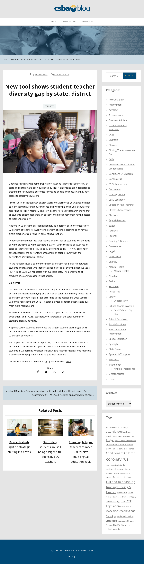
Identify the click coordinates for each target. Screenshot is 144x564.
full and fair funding (120, 482)
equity (112, 225)
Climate (113, 145)
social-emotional (117, 324)
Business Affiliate (118, 120)
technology (110, 529)
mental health (116, 266)
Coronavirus (115, 178)
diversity (128, 469)
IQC (118, 501)
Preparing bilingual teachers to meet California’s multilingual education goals (81, 452)
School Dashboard (118, 319)
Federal (113, 235)
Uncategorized (116, 373)
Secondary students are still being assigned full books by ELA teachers (50, 452)
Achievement (115, 104)
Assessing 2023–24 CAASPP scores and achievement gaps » (63, 394)
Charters (113, 139)
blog (53, 21)
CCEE (111, 134)
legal (112, 251)
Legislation (113, 506)
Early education (117, 199)
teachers (118, 524)
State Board (115, 349)
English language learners (122, 473)
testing (118, 529)
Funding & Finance (118, 241)
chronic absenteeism (122, 444)
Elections (113, 215)
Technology (115, 364)
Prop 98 (128, 506)
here (68, 361)
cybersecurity (121, 300)
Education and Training (121, 204)
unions (112, 379)
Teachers (49, 106)
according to (55, 248)
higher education (113, 497)
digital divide (122, 465)
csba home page (68, 21)
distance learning (115, 469)
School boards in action (121, 306)
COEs (111, 159)
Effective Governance (120, 210)
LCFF (128, 501)
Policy (112, 281)
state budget (123, 521)
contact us (87, 21)
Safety (112, 296)
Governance (115, 246)
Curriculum (115, 189)
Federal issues (127, 477)
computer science (126, 448)
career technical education (125, 440)
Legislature (115, 256)
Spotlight (114, 344)
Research (114, 286)
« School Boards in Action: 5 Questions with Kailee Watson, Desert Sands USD (46, 391)
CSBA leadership (118, 184)
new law (113, 276)
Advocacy (113, 109)
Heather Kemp (41, 74)
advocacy (123, 427)
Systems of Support (119, 354)
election (109, 473)
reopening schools (116, 511)
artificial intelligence (124, 368)
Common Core (112, 448)
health (130, 492)
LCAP (123, 501)
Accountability (116, 99)
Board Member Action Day (123, 436)
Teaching (126, 525)
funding (111, 487)
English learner (117, 220)
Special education (118, 338)
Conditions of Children (121, 173)
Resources (114, 291)
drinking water (117, 194)
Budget (110, 440)
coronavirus (117, 459)
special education (124, 516)
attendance (113, 431)
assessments (116, 115)
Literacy (113, 261)
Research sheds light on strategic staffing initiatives (19, 447)
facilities (113, 230)
